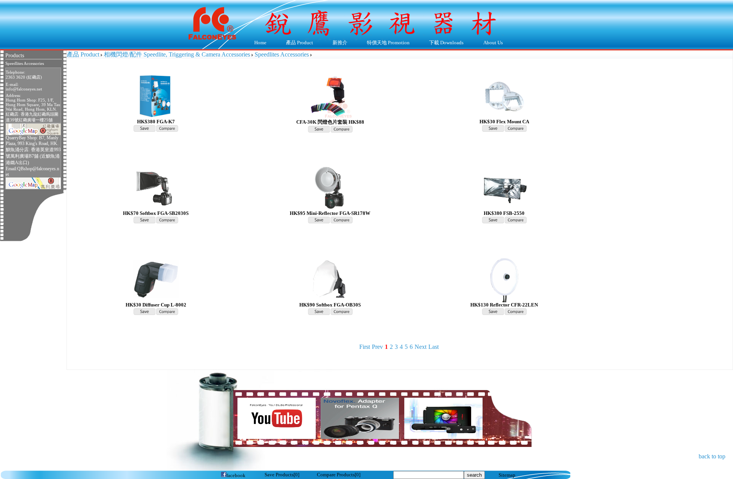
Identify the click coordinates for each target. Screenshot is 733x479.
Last (433, 347)
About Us (488, 43)
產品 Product (294, 43)
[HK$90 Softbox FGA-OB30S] (330, 279)
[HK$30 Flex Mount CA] (504, 95)
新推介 (340, 42)
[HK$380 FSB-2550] (504, 187)
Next (420, 347)
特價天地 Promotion (383, 43)
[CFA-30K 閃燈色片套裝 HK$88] (330, 95)
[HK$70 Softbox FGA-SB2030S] (156, 187)
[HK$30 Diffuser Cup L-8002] (156, 279)
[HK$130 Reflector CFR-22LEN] (504, 279)
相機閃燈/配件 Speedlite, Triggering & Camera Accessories (177, 54)
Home (260, 42)
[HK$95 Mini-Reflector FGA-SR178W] (330, 187)
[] (282, 474)
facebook (235, 475)
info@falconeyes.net (24, 89)
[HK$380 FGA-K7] (155, 95)
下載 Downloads (442, 43)
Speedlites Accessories (24, 63)
